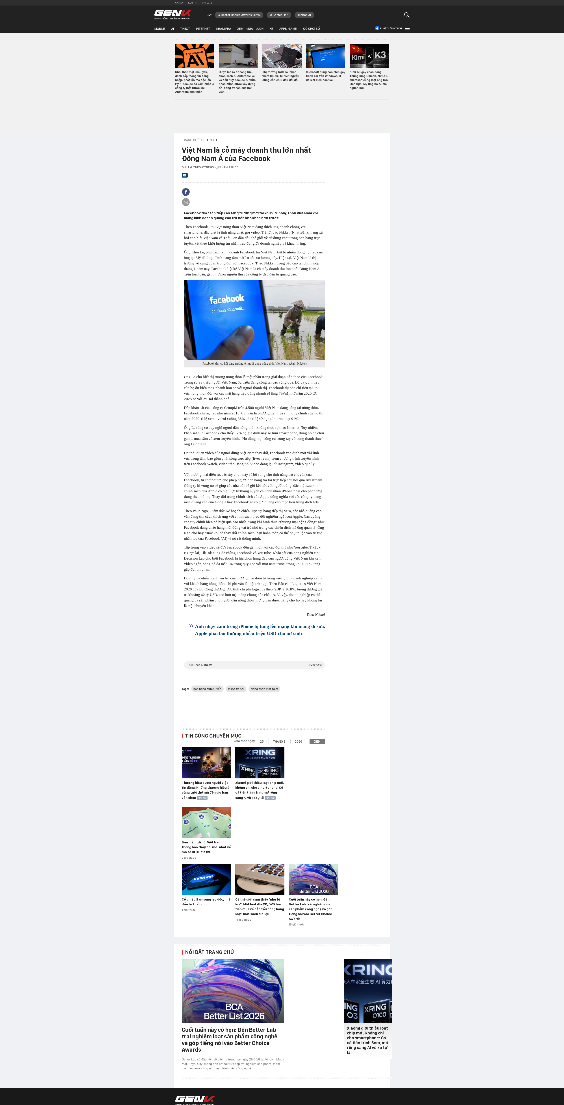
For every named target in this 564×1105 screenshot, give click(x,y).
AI (172, 29)
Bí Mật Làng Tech (391, 28)
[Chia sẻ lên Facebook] (186, 192)
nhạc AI (306, 15)
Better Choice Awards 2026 (240, 15)
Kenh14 (192, 2)
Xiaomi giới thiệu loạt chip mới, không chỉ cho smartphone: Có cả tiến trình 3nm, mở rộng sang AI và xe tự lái (259, 790)
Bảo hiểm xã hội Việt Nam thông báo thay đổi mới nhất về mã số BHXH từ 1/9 (206, 847)
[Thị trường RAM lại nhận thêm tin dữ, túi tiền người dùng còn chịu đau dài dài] (282, 56)
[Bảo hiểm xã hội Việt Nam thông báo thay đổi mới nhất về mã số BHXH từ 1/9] (206, 822)
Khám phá (223, 29)
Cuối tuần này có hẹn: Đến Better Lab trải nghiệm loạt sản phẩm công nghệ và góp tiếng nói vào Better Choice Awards (310, 909)
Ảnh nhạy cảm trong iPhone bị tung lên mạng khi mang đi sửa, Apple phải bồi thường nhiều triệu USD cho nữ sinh (260, 630)
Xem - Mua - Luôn (250, 29)
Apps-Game (288, 29)
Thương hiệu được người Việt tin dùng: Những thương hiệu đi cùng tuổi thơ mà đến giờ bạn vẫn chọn (206, 790)
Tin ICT (185, 29)
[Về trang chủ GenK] (173, 15)
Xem (317, 742)
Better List (280, 15)
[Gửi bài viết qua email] (185, 176)
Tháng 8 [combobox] (279, 742)
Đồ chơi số (311, 29)
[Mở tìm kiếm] (407, 15)
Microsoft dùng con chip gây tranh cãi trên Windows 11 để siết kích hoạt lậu (325, 76)
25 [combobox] (262, 742)
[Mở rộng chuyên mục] (407, 28)
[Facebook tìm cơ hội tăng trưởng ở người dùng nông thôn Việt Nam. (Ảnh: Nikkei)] (254, 320)
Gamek (179, 2)
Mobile (159, 29)
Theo (254, 665)
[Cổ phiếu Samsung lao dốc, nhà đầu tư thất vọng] (206, 879)
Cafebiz (207, 2)
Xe (271, 29)
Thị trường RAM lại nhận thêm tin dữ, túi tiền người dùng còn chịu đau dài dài (280, 76)
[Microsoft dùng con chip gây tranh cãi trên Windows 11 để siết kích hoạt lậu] (325, 56)
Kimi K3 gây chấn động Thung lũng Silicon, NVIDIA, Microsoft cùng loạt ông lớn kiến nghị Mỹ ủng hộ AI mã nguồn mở (369, 80)
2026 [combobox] (298, 742)
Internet (203, 29)
